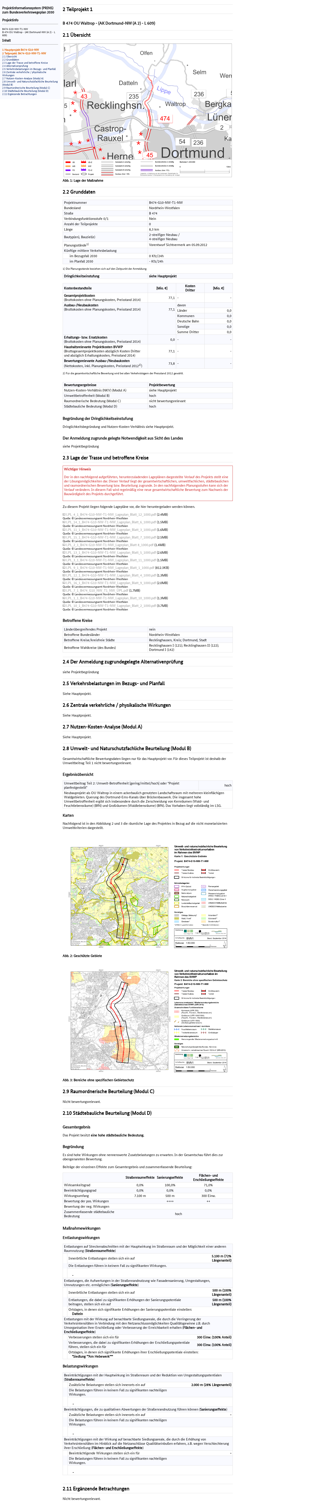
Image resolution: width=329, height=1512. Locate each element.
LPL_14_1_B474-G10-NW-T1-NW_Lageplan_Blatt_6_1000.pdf (111, 522)
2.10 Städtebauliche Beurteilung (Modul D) (25, 91)
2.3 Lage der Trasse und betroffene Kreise (25, 62)
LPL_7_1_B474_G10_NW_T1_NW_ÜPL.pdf (97, 590)
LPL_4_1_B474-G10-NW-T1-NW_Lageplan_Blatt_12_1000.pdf (111, 514)
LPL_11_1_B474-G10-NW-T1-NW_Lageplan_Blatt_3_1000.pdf (111, 530)
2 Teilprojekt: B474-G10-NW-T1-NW (24, 53)
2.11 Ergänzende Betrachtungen (19, 94)
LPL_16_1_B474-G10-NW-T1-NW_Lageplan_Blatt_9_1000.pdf (111, 583)
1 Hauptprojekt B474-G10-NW (20, 49)
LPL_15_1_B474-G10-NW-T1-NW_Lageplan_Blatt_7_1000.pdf (111, 537)
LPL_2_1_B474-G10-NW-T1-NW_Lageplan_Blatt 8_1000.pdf (110, 545)
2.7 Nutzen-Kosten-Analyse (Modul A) (22, 78)
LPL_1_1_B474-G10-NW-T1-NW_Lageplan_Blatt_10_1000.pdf (111, 598)
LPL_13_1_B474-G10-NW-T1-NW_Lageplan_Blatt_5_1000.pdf (111, 552)
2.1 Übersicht (9, 56)
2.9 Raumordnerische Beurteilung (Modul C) (26, 87)
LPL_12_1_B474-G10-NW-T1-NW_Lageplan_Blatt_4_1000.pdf (111, 575)
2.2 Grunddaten (10, 59)
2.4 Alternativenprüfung (15, 65)
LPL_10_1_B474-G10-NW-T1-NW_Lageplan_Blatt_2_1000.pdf (111, 606)
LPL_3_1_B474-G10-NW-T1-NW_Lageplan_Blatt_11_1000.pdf (111, 560)
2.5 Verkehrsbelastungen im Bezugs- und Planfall (29, 69)
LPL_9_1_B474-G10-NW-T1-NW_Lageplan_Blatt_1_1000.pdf (110, 568)
